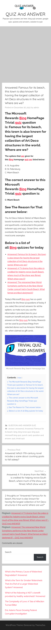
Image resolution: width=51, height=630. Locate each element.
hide (19, 378)
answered (19, 429)
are (22, 156)
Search (8, 552)
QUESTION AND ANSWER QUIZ (22, 425)
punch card (27, 435)
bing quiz (35, 432)
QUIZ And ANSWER (25, 14)
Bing (22, 118)
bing (15, 432)
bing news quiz (24, 432)
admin (36, 107)
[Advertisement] (25, 54)
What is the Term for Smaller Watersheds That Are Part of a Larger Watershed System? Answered (23, 584)
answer (11, 429)
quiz (18, 122)
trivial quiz (20, 438)
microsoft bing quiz (13, 435)
